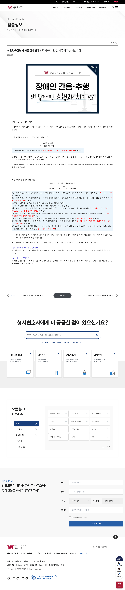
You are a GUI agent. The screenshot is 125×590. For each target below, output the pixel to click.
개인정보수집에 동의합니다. (80, 517)
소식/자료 (102, 7)
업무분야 (79, 7)
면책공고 (39, 553)
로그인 (56, 2)
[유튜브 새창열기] (23, 577)
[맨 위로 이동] (115, 537)
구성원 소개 (91, 7)
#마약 (59, 342)
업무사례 (67, 7)
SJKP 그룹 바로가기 (100, 547)
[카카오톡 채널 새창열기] (18, 577)
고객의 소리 (76, 2)
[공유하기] (116, 43)
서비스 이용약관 (12, 553)
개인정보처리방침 (27, 553)
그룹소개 (55, 7)
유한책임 (48, 553)
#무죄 (82, 342)
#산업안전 (44, 342)
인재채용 (106, 2)
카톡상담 (119, 571)
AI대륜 (116, 2)
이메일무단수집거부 (60, 553)
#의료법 (67, 342)
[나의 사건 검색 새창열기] (9, 577)
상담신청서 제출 (96, 524)
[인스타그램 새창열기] (27, 577)
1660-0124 (92, 2)
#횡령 (52, 342)
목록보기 (62, 295)
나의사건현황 (65, 2)
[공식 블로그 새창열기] (14, 577)
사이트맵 (73, 553)
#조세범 (75, 342)
